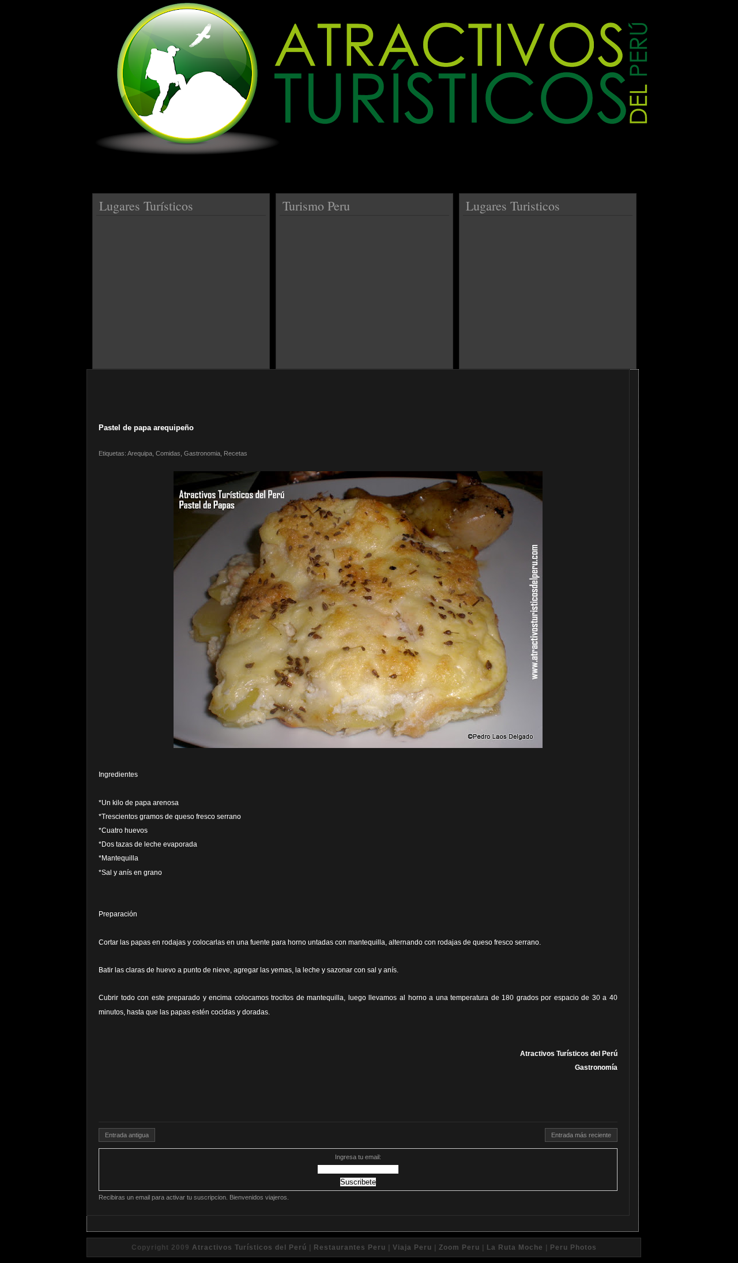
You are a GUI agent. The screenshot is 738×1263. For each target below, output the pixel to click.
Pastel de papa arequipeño (146, 427)
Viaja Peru (412, 1247)
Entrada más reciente (581, 1135)
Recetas (235, 453)
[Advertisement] (182, 288)
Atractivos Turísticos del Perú (249, 1247)
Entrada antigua (127, 1135)
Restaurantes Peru (350, 1247)
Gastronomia (202, 453)
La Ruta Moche (515, 1247)
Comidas (168, 453)
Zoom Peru (459, 1247)
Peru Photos (573, 1247)
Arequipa (139, 453)
